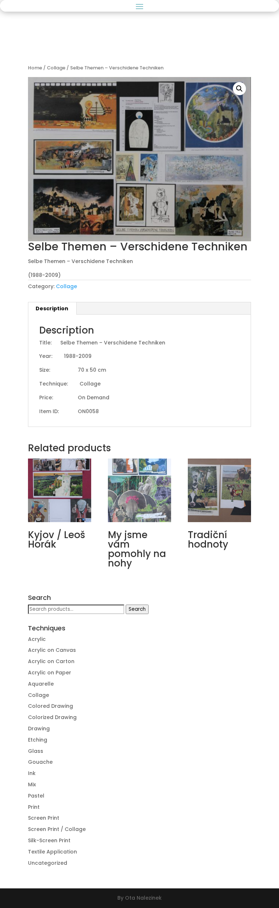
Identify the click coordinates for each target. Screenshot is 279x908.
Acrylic (37, 639)
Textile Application (52, 851)
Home (35, 67)
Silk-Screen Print (49, 840)
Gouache (40, 762)
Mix (32, 784)
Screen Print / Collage (57, 829)
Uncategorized (47, 863)
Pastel (36, 795)
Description (52, 308)
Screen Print (43, 818)
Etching (37, 739)
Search (137, 609)
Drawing (39, 728)
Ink (32, 773)
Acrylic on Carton (51, 661)
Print (34, 807)
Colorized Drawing (52, 717)
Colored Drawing (50, 706)
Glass (35, 751)
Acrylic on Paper (49, 672)
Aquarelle (41, 683)
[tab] (52, 308)
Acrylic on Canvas (52, 650)
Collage (56, 67)
